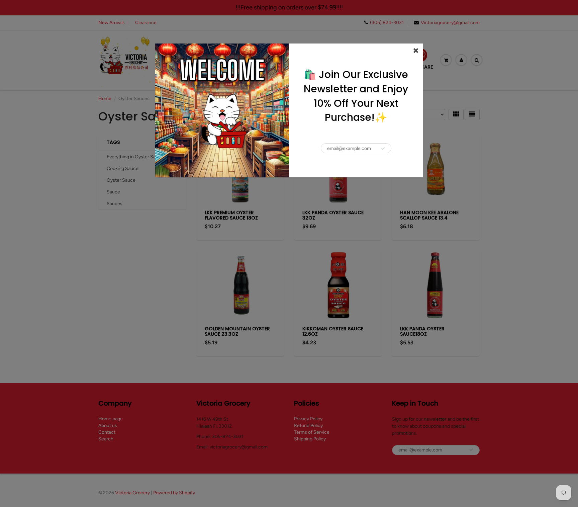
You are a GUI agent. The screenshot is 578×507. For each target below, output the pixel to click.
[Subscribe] (383, 148)
